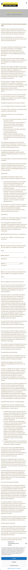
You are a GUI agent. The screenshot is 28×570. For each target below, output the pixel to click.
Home (8, 14)
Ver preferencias (14, 565)
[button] (26, 543)
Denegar (14, 562)
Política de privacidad (12, 568)
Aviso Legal (18, 568)
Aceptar (14, 558)
